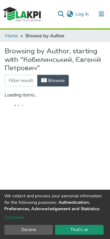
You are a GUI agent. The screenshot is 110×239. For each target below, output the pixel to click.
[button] (70, 14)
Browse (56, 80)
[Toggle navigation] (101, 14)
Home (11, 35)
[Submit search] (61, 14)
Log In (82, 14)
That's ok (79, 230)
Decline (28, 230)
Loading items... (21, 95)
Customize (14, 217)
